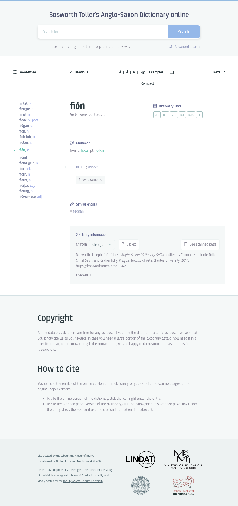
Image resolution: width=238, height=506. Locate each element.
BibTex (131, 244)
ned (165, 115)
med (174, 115)
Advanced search (187, 46)
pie (199, 115)
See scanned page (203, 244)
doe (182, 115)
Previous (81, 72)
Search (183, 32)
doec (191, 115)
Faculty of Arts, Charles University (83, 481)
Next (217, 72)
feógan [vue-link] (78, 211)
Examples (156, 72)
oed (157, 115)
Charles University (93, 476)
